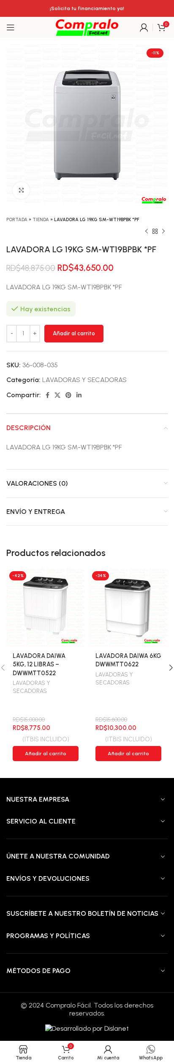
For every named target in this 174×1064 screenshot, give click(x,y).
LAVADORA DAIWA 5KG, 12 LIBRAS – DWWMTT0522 (39, 664)
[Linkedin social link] (79, 395)
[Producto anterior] (146, 231)
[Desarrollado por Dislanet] (87, 1028)
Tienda (41, 219)
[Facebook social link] (47, 395)
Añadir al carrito (74, 333)
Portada (16, 219)
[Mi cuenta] (144, 27)
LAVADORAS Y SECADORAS (84, 380)
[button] (46, 753)
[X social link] (57, 395)
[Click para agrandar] (21, 190)
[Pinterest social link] (68, 395)
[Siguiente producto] (163, 231)
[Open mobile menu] (10, 27)
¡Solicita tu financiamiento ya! (87, 8)
